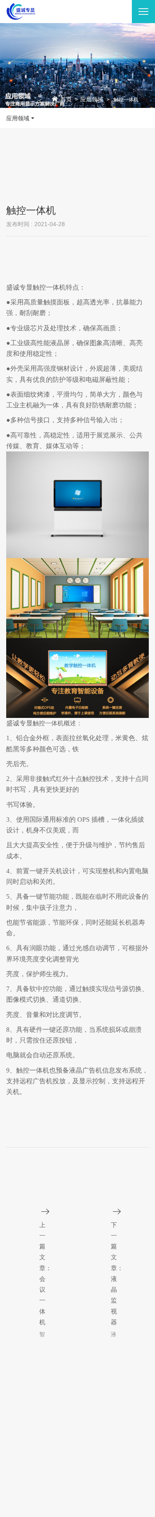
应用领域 (91, 100)
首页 (66, 100)
